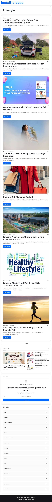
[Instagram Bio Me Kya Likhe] (30, 367)
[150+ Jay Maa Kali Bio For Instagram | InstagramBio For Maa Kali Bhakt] (30, 361)
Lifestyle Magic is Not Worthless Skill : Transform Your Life (21, 284)
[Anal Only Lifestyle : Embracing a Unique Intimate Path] (26, 310)
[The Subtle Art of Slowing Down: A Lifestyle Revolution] (26, 135)
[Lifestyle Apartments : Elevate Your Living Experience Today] (26, 220)
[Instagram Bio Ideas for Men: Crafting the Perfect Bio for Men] (14, 358)
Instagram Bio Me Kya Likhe (41, 365)
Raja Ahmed (6, 234)
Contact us (25, 499)
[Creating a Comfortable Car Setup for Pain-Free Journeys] (26, 46)
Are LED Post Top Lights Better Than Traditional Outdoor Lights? (20, 21)
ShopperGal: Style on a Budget (18, 197)
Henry (5, 18)
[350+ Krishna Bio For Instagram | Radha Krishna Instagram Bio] (30, 354)
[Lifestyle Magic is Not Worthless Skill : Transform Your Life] (26, 265)
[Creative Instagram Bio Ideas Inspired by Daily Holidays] (26, 90)
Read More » (7, 29)
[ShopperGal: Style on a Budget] (26, 180)
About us (20, 499)
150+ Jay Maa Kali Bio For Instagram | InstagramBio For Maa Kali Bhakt (42, 361)
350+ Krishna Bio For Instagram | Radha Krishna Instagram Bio (41, 354)
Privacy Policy (31, 499)
